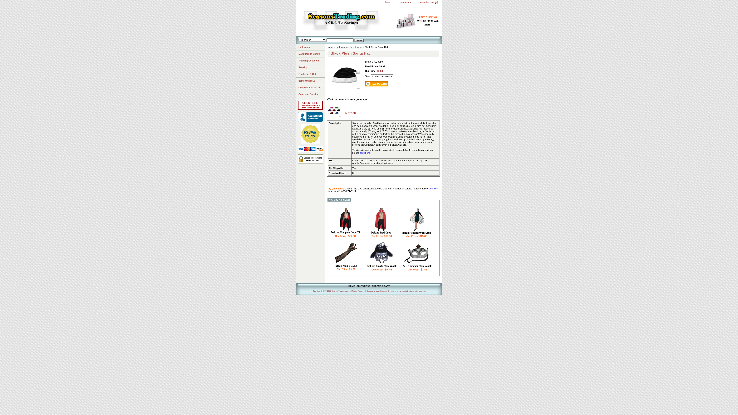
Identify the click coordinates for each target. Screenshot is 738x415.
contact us (405, 2)
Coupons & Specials (309, 87)
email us (433, 188)
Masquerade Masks (309, 54)
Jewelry (302, 67)
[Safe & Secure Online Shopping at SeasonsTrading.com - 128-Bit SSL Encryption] (310, 162)
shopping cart (427, 2)
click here (365, 153)
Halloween (341, 47)
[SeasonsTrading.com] (344, 20)
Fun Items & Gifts (307, 74)
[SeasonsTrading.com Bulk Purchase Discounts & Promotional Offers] (310, 109)
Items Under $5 (306, 81)
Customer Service (308, 94)
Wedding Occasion (308, 60)
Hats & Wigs (355, 47)
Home (330, 47)
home (388, 2)
